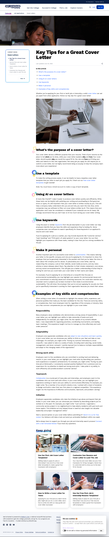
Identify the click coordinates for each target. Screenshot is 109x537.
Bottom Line (25, 517)
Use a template (44, 75)
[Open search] (90, 7)
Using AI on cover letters (47, 79)
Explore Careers (77, 8)
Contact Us (51, 532)
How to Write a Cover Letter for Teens (18, 67)
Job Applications (19, 13)
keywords (58, 225)
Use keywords (43, 82)
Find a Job (63, 8)
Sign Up (100, 7)
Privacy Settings (29, 532)
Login (93, 7)
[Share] (102, 63)
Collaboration (41, 378)
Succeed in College (49, 8)
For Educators (90, 1)
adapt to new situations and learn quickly (86, 336)
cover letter (92, 93)
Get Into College (33, 8)
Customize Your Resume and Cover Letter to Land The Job (18, 71)
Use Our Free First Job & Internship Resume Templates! (85, 494)
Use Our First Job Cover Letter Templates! (18, 63)
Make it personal (44, 85)
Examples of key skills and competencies (53, 89)
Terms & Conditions (40, 532)
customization (80, 255)
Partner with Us (99, 1)
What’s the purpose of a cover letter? (52, 72)
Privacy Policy (19, 532)
